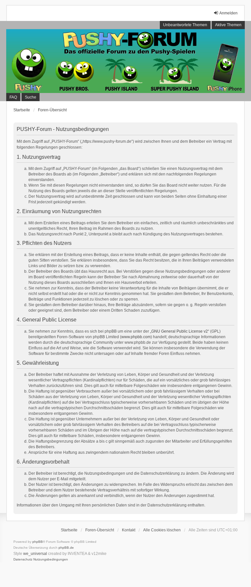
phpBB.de (66, 547)
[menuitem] (22, 559)
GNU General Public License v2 (179, 331)
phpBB (37, 541)
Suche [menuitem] (30, 97)
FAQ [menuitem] (13, 97)
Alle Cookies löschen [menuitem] (162, 530)
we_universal (35, 553)
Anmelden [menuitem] (228, 13)
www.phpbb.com (136, 337)
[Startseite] (125, 61)
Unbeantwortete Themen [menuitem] (185, 25)
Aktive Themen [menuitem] (228, 25)
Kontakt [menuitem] (128, 530)
